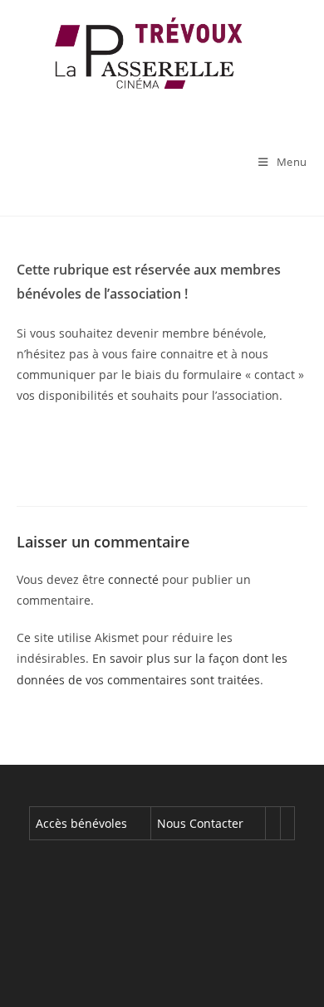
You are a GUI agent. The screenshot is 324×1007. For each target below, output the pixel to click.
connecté (133, 579)
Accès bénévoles (81, 823)
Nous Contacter (200, 823)
